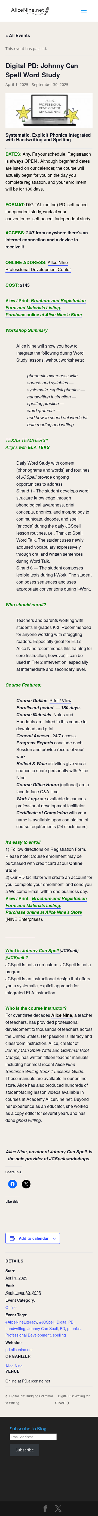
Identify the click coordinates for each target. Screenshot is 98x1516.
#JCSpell (46, 1322)
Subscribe (25, 1449)
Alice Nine (61, 1015)
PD (62, 1328)
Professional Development (28, 1335)
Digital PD (65, 1322)
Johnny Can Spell (42, 1328)
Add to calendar (33, 1238)
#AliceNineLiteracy (21, 1322)
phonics (74, 1328)
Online (11, 1307)
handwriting (15, 1328)
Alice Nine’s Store (63, 314)
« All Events (17, 35)
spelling (59, 1335)
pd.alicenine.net (19, 1349)
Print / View (60, 700)
